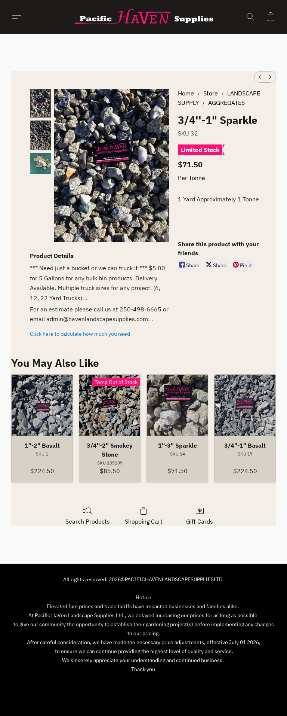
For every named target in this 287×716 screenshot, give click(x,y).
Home (186, 93)
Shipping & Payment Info (150, 683)
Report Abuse (203, 683)
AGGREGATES (226, 102)
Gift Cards (199, 521)
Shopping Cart (144, 521)
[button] (143, 17)
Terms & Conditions (91, 683)
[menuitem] (259, 76)
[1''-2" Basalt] (42, 405)
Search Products (87, 521)
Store (210, 93)
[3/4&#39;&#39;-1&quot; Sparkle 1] (40, 135)
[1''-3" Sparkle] (177, 405)
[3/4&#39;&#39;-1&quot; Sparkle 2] (40, 163)
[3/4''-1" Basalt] (245, 405)
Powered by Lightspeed (143, 696)
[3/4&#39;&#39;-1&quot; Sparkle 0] (40, 103)
